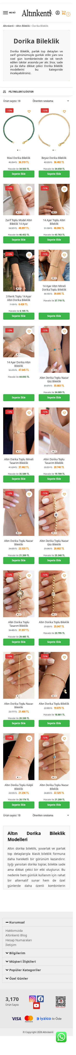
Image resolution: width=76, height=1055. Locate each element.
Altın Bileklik (23, 25)
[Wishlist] (29, 111)
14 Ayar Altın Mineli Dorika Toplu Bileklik (54, 287)
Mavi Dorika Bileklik (18, 158)
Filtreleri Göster (21, 91)
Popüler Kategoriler (25, 970)
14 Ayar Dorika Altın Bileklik (19, 364)
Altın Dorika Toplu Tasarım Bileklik (54, 461)
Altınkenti (8, 25)
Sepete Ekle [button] (19, 173)
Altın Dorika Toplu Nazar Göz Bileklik (54, 379)
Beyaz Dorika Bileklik (54, 158)
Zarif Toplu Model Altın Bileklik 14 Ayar (18, 222)
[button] (65, 13)
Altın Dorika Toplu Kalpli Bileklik (19, 786)
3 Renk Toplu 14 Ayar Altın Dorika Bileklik (18, 298)
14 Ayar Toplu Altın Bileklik (54, 222)
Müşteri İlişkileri (22, 961)
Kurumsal (17, 922)
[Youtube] (36, 1005)
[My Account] (57, 13)
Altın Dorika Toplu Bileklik (54, 622)
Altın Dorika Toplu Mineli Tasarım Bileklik (18, 461)
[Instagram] (32, 998)
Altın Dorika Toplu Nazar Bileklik (18, 542)
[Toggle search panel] (51, 13)
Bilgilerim (17, 953)
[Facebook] (40, 998)
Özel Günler (18, 978)
